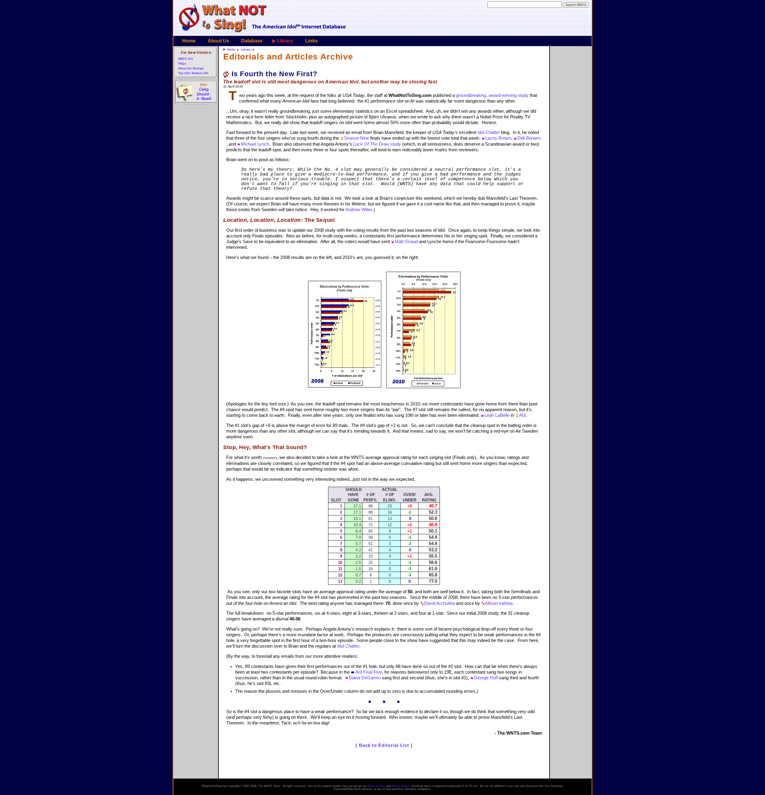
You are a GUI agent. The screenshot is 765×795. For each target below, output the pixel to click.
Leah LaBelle (497, 415)
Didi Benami (529, 138)
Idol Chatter (489, 132)
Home (189, 40)
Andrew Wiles (358, 209)
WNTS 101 (185, 58)
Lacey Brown (498, 138)
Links (311, 40)
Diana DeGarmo (365, 677)
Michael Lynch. (255, 144)
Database (252, 40)
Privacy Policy (400, 786)
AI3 (522, 415)
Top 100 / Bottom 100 (193, 73)
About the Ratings (191, 68)
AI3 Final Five (368, 672)
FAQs (182, 63)
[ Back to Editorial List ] (384, 745)
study (377, 144)
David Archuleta (439, 603)
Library (285, 40)
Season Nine (356, 138)
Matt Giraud (406, 241)
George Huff (486, 677)
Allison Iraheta (498, 603)
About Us (218, 40)
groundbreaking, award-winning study (492, 95)
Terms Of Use (376, 786)
